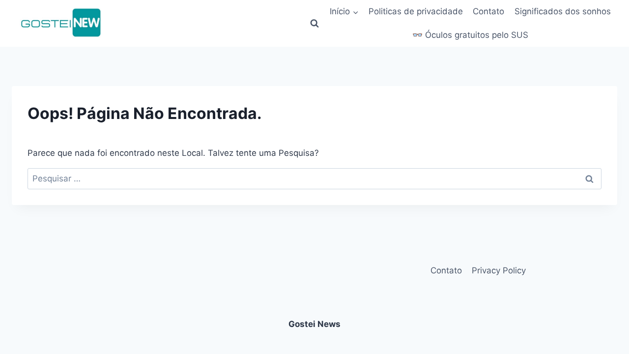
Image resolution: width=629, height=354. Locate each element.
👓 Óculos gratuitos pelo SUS (470, 35)
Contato (488, 11)
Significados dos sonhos (563, 11)
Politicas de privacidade (416, 11)
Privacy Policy (499, 270)
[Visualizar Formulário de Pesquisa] (314, 23)
